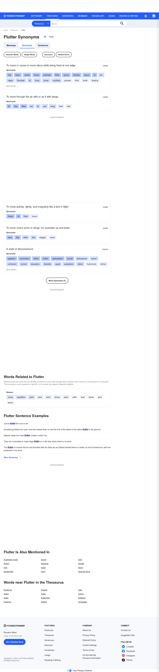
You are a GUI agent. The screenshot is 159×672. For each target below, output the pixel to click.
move (10, 397)
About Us (87, 630)
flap (9, 74)
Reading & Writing (52, 660)
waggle (42, 237)
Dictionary (48, 630)
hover (46, 80)
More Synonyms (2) (57, 280)
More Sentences (11, 457)
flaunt (80, 567)
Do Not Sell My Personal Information (92, 656)
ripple (10, 80)
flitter (57, 74)
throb (85, 80)
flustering (8, 589)
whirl (48, 397)
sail (44, 106)
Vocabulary (49, 650)
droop (57, 397)
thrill (77, 80)
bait (80, 559)
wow (40, 397)
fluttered (81, 597)
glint (100, 397)
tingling (95, 80)
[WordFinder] (153, 15)
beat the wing (84, 571)
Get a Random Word (14, 642)
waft (82, 397)
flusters (44, 589)
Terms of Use (88, 650)
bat (31, 106)
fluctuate (21, 80)
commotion (24, 258)
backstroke (8, 571)
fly (30, 80)
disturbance (82, 258)
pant (43, 571)
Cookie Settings (90, 645)
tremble (76, 74)
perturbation (57, 258)
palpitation (69, 264)
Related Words (63, 54)
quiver (66, 74)
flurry (37, 80)
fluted (6, 593)
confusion (12, 264)
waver (86, 74)
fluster (45, 258)
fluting (81, 593)
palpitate (47, 74)
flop (33, 237)
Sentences (43, 45)
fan (101, 74)
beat (10, 237)
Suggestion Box (128, 635)
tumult (70, 258)
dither (36, 258)
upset (57, 264)
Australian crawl (11, 559)
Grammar (48, 645)
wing (53, 106)
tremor (103, 264)
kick (5, 567)
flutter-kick (45, 597)
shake (27, 74)
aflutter (81, 563)
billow (91, 397)
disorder (47, 264)
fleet (61, 106)
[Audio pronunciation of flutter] (44, 36)
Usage (47, 655)
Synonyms (27, 45)
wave (17, 74)
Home (6, 30)
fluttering (7, 601)
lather (80, 264)
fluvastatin (82, 601)
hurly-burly (91, 264)
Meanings (11, 45)
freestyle (44, 563)
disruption (35, 264)
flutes (43, 593)
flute (80, 589)
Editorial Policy (89, 640)
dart (68, 106)
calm (31, 397)
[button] (145, 16)
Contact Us (126, 630)
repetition (21, 397)
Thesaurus (39, 23)
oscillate (56, 80)
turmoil (24, 264)
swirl (66, 397)
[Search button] (123, 23)
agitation (12, 258)
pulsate (67, 80)
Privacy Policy (89, 635)
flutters (44, 601)
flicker (36, 74)
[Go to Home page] (14, 16)
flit (95, 74)
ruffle (74, 397)
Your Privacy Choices (82, 670)
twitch (10, 402)
